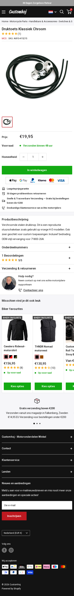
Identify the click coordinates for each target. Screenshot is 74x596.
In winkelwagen (37, 170)
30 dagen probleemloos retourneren (26, 193)
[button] (10, 33)
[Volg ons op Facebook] (4, 550)
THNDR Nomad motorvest (44, 348)
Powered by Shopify (11, 588)
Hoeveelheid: (9, 156)
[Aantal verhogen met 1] (42, 157)
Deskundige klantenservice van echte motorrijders (34, 207)
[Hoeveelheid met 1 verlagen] (23, 157)
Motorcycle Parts (18, 21)
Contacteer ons (33, 290)
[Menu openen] (3, 12)
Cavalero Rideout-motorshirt (14, 348)
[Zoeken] (62, 12)
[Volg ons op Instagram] (11, 550)
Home (5, 21)
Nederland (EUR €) (13, 533)
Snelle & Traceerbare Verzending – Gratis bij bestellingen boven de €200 (38, 200)
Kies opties (17, 386)
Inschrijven (14, 516)
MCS (4, 38)
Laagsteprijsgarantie (18, 188)
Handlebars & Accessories (43, 21)
